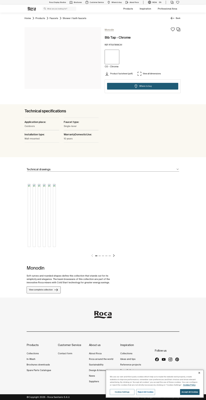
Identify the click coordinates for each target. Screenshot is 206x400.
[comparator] (172, 2)
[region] (155, 384)
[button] (44, 8)
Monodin (35, 267)
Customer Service (69, 345)
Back (178, 18)
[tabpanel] (29, 217)
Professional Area (167, 8)
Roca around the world (101, 359)
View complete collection (41, 290)
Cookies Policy (189, 385)
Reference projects (130, 364)
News (92, 376)
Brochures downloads (38, 364)
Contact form (65, 353)
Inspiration (145, 8)
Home (28, 18)
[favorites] (177, 2)
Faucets (54, 18)
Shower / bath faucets (74, 18)
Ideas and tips (128, 359)
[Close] (199, 373)
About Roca (95, 353)
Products (128, 8)
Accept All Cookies (190, 392)
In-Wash (31, 359)
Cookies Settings (122, 392)
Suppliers (94, 381)
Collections (33, 353)
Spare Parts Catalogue (39, 370)
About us (95, 345)
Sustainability (96, 364)
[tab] (103, 169)
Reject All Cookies (145, 392)
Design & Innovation (99, 370)
